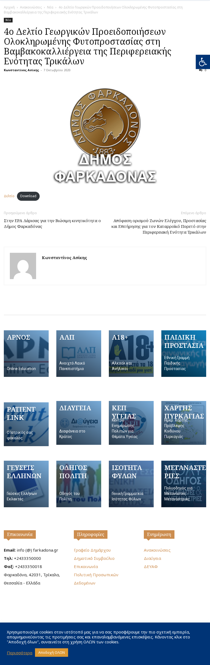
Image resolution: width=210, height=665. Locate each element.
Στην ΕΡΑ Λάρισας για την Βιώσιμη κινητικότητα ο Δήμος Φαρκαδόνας (52, 223)
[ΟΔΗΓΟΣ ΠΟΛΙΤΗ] (78, 484)
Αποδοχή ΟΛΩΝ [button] (51, 652)
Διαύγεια (152, 558)
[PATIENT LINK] (26, 424)
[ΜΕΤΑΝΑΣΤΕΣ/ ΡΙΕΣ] (183, 484)
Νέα (50, 7)
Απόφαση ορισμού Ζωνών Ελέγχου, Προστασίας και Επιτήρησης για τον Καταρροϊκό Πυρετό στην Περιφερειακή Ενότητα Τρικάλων (159, 226)
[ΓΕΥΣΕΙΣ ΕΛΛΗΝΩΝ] (26, 484)
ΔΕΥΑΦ (151, 566)
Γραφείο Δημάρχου (92, 550)
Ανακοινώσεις (31, 7)
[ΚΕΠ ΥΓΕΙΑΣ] (131, 423)
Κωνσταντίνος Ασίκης (21, 70)
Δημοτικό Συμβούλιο (94, 558)
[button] (203, 62)
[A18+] (131, 353)
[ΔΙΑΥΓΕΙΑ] (78, 423)
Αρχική (9, 7)
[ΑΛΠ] (78, 353)
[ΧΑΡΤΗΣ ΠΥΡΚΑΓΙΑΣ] (183, 423)
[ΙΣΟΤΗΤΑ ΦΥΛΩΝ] (131, 484)
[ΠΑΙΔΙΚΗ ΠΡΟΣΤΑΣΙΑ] (183, 353)
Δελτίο (9, 196)
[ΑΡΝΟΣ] (26, 353)
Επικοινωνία (20, 534)
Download (28, 196)
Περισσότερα (19, 652)
